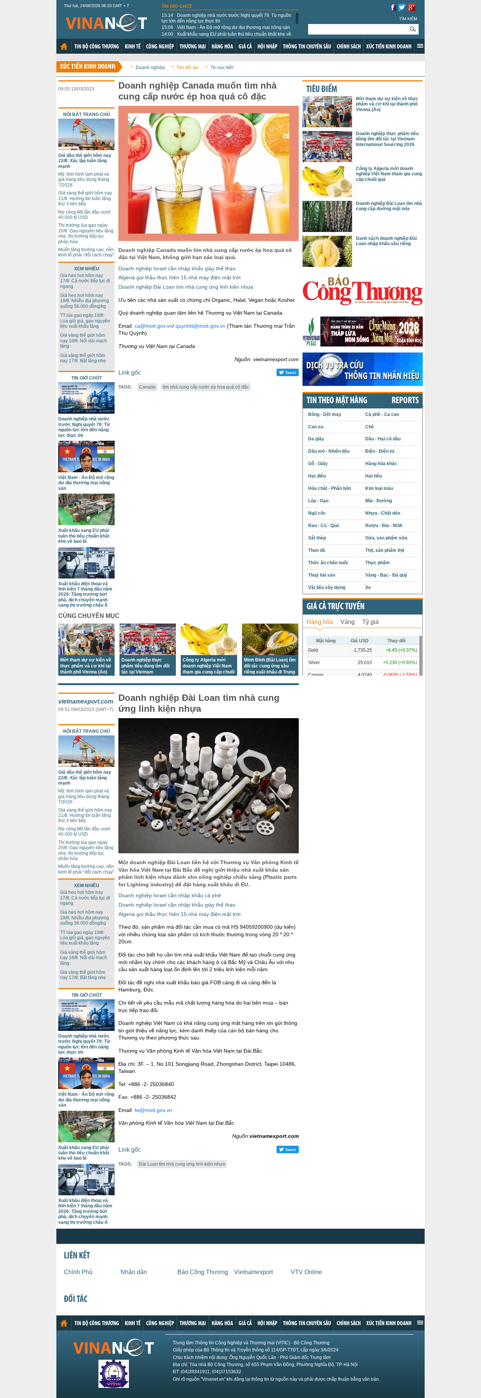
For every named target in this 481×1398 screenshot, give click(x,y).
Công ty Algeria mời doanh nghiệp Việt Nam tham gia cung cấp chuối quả (389, 174)
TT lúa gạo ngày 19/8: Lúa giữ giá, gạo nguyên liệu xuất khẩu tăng (85, 321)
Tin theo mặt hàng (337, 400)
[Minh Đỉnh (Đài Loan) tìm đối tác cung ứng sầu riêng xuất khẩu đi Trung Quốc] (270, 653)
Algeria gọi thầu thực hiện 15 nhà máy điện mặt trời (179, 277)
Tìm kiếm (408, 19)
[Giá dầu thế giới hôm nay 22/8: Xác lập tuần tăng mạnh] (86, 148)
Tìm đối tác (188, 67)
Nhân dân (134, 1272)
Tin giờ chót (177, 6)
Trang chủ (64, 46)
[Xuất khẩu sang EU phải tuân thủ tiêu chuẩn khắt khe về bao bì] (86, 523)
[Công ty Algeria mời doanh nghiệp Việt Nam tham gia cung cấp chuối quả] (209, 653)
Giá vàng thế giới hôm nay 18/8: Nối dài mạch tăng (83, 341)
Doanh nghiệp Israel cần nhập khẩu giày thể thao (177, 268)
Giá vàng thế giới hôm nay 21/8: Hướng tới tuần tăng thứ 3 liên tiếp (85, 198)
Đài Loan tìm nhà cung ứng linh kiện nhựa (182, 1164)
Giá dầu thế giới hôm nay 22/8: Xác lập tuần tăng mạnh (84, 161)
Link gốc (129, 372)
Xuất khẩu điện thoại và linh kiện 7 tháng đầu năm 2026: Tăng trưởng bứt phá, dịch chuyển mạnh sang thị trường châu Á (85, 594)
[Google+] (411, 9)
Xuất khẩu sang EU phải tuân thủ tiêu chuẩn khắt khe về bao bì (226, 37)
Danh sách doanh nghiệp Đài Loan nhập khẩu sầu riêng (386, 241)
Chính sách (349, 47)
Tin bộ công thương (96, 47)
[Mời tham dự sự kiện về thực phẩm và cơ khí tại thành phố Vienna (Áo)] (86, 653)
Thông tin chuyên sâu (307, 47)
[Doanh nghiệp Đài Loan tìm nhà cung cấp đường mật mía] (327, 230)
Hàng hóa (222, 47)
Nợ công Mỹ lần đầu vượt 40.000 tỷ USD (84, 214)
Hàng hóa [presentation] (320, 622)
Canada (147, 387)
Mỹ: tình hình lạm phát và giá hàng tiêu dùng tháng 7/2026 (83, 180)
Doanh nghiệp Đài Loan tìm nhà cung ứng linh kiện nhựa (185, 287)
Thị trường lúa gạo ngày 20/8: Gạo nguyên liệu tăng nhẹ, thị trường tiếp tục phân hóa (85, 233)
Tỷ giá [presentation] (370, 622)
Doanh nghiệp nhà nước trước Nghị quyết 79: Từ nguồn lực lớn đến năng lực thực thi (226, 18)
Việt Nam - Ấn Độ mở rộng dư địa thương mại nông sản (226, 27)
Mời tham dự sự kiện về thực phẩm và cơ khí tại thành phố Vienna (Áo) (85, 666)
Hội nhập (267, 47)
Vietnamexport (253, 1272)
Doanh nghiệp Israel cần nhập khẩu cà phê (169, 895)
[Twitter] (402, 9)
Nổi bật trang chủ (86, 114)
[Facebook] (392, 9)
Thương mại (193, 47)
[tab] (320, 621)
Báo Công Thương (202, 1272)
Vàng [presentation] (347, 622)
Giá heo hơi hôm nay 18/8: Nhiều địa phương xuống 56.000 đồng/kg (84, 301)
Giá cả (245, 47)
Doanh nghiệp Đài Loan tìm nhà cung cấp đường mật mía (389, 206)
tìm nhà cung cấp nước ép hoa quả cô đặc (206, 387)
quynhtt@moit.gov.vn (200, 326)
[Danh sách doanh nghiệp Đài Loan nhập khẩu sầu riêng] (327, 265)
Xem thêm (420, 46)
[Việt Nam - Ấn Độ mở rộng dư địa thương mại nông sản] (86, 470)
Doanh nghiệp (150, 67)
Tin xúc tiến (222, 67)
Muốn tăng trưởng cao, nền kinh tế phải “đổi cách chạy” (86, 252)
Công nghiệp (160, 47)
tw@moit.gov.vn (153, 1110)
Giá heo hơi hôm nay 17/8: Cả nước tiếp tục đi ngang (85, 281)
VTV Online (306, 1272)
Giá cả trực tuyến (336, 607)
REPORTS (405, 400)
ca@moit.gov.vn (153, 326)
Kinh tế (133, 47)
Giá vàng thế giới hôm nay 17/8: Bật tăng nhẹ (83, 358)
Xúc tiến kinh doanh (388, 47)
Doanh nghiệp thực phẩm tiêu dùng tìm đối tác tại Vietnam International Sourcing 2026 (145, 672)
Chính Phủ (78, 1272)
